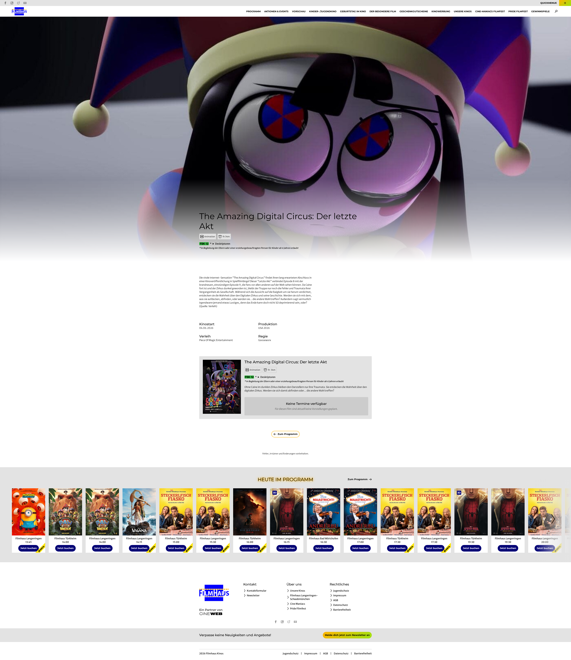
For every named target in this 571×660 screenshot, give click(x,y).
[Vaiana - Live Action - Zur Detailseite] (139, 511)
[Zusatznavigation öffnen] (565, 3)
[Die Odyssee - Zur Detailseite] (249, 511)
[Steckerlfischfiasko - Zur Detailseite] (176, 511)
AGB (325, 653)
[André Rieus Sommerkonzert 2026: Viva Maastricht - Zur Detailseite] (323, 511)
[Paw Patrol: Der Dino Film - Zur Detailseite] (65, 511)
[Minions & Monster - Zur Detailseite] (28, 511)
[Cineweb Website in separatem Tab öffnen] (211, 613)
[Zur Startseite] (33, 11)
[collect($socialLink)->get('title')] (5, 3)
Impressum (310, 653)
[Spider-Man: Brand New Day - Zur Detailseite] (286, 511)
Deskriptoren (222, 243)
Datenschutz (341, 653)
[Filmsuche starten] (556, 11)
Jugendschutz (290, 653)
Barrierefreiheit (363, 653)
